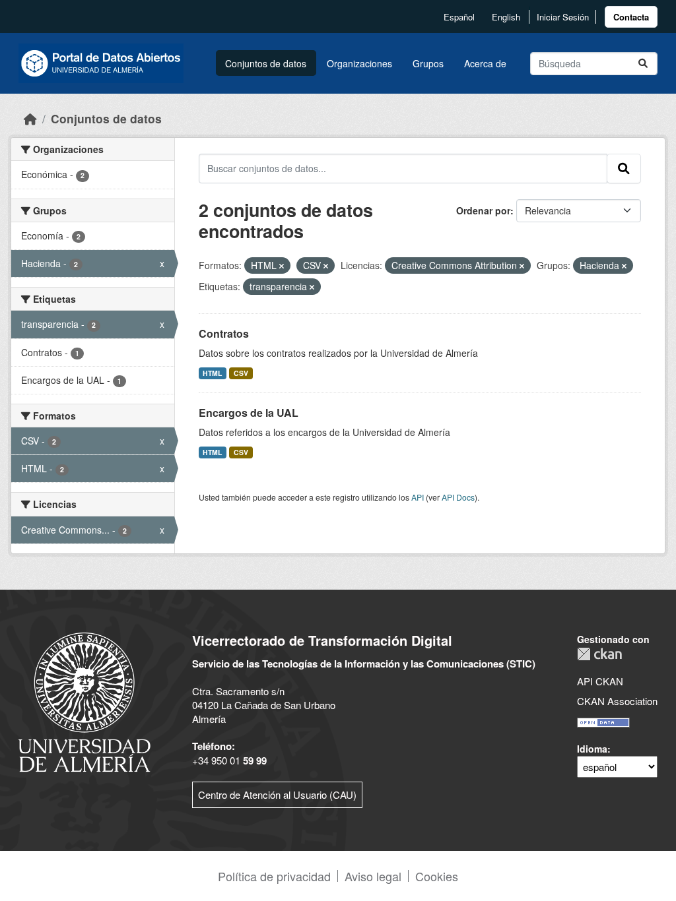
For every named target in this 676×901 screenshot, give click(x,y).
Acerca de (485, 63)
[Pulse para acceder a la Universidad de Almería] (84, 701)
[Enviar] (643, 63)
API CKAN (600, 681)
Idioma (592, 748)
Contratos (224, 333)
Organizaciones (359, 63)
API (417, 497)
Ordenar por (483, 210)
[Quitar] (281, 266)
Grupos (428, 63)
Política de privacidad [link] (274, 876)
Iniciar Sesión (563, 17)
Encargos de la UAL (248, 412)
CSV (241, 373)
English (506, 17)
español (459, 17)
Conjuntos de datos (265, 63)
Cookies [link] (436, 876)
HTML (212, 373)
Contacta (631, 17)
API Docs (458, 497)
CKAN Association (617, 701)
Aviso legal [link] (373, 876)
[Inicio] (30, 118)
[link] (631, 17)
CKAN (599, 654)
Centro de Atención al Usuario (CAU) (277, 794)
